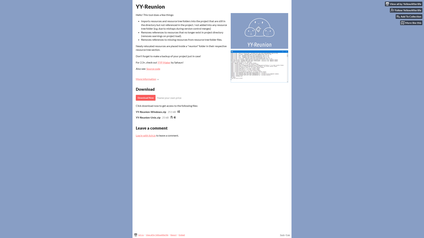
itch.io (141, 235)
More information (146, 78)
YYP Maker (164, 62)
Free (288, 235)
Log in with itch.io (146, 135)
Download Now (146, 97)
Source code (153, 68)
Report (173, 235)
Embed (182, 235)
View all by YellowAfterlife (157, 235)
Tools (282, 235)
